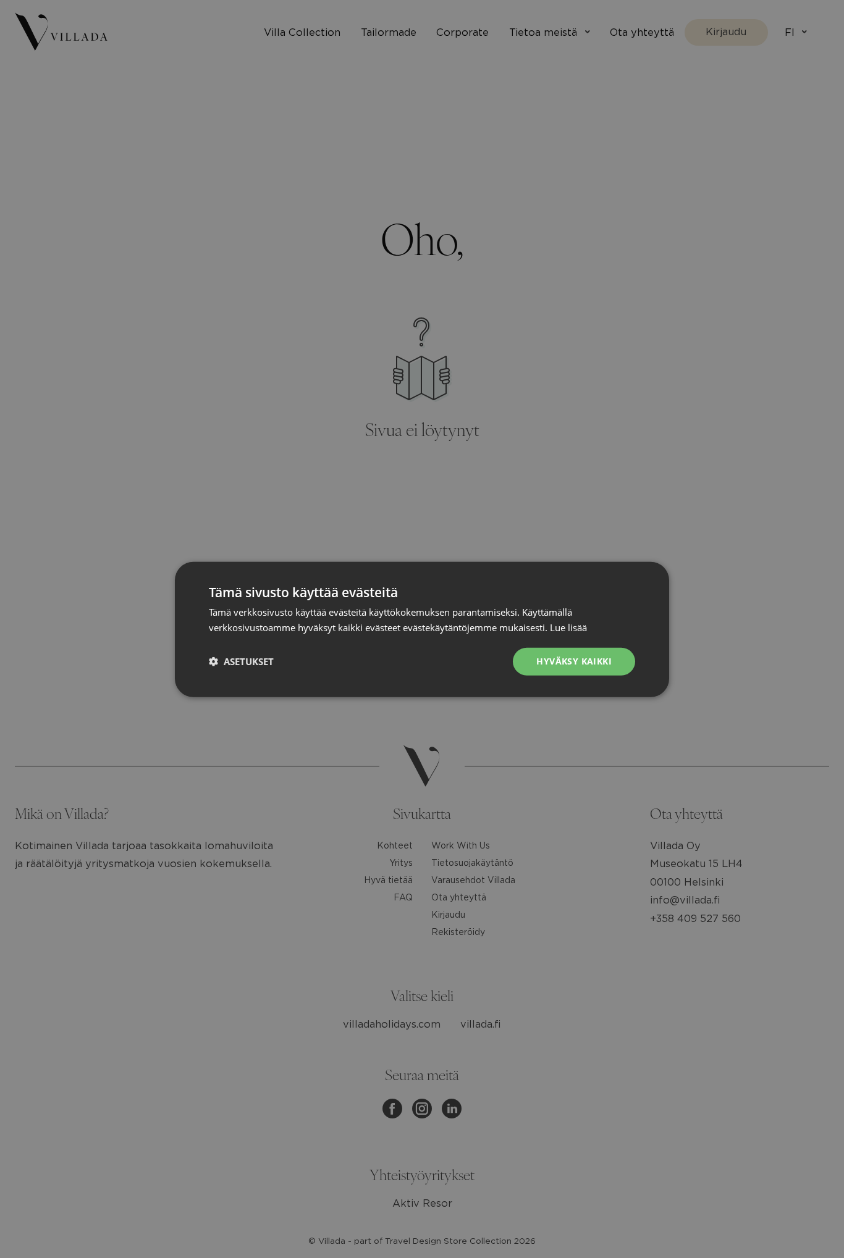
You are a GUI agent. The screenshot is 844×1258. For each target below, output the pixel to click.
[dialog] (422, 629)
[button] (241, 660)
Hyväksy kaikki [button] (574, 660)
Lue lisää (568, 627)
